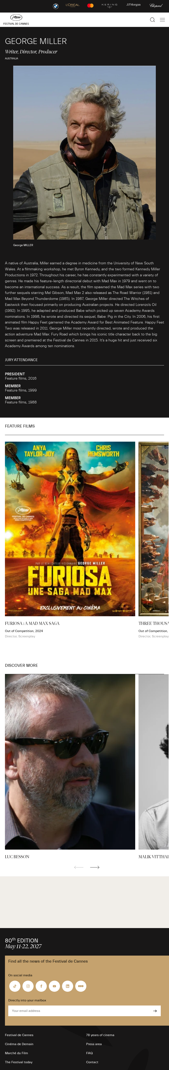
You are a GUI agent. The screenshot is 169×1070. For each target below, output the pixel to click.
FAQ (89, 1053)
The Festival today (18, 1062)
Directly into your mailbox (27, 1000)
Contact (92, 1062)
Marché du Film (16, 1053)
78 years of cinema (100, 1035)
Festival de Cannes (19, 1035)
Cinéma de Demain (19, 1044)
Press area (94, 1044)
